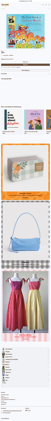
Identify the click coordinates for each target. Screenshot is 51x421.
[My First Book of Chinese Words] (9, 92)
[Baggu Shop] (25, 231)
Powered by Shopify (5, 418)
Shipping (2, 59)
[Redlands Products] (25, 168)
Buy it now (25, 64)
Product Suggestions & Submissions (8, 399)
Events (2, 396)
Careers (2, 401)
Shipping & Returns (5, 397)
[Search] (48, 8)
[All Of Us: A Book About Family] (34, 122)
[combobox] (25, 8)
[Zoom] (42, 48)
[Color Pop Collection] (25, 302)
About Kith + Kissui (5, 394)
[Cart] (45, 5)
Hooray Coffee (4, 402)
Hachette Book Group (14, 107)
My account (3, 404)
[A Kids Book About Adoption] (12, 122)
